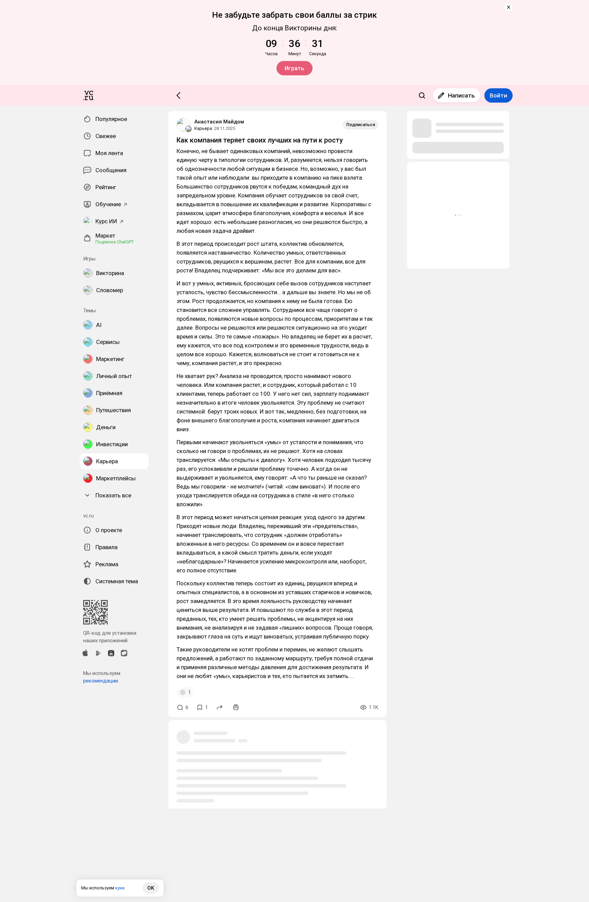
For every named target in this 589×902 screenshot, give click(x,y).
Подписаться (360, 124)
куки (119, 887)
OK (150, 888)
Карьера (203, 128)
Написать (461, 95)
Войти (498, 95)
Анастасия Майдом (219, 122)
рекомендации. (101, 681)
